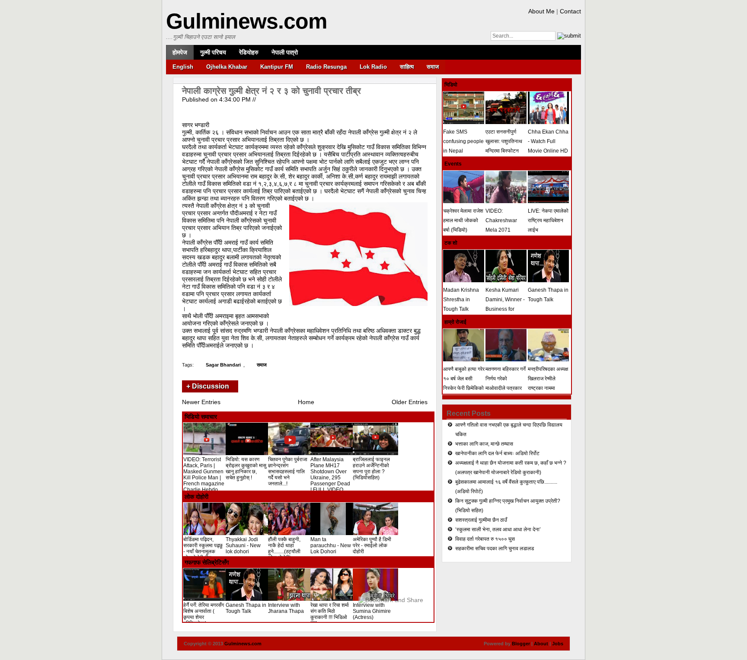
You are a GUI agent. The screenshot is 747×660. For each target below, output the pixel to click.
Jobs (557, 643)
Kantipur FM (276, 67)
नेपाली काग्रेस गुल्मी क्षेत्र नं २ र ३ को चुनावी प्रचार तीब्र (271, 91)
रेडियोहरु (249, 52)
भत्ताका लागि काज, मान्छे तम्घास (484, 444)
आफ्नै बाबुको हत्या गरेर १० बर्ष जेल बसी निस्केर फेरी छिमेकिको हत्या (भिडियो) (464, 383)
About (541, 643)
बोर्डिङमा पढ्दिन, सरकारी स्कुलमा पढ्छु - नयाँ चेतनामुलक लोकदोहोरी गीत (203, 548)
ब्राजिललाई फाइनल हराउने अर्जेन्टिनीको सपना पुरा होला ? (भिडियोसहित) (371, 468)
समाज (433, 67)
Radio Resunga (326, 67)
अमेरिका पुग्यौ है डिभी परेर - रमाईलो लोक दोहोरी (372, 545)
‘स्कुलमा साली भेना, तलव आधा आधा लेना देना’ (498, 529)
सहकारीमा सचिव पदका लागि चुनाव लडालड (494, 548)
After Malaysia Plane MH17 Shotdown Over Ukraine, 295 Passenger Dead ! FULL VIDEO (330, 474)
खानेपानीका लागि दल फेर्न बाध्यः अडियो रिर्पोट (497, 453)
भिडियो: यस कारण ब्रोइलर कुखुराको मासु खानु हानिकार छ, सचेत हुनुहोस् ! (246, 468)
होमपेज (179, 52)
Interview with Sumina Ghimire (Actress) (372, 611)
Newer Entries (201, 402)
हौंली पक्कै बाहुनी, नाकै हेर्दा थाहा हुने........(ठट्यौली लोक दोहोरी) (284, 548)
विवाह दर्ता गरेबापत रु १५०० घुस (485, 539)
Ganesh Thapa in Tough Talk (246, 608)
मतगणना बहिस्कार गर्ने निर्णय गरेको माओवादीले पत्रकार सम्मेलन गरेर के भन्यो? (505, 383)
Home (306, 402)
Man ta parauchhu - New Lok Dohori (330, 545)
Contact (570, 11)
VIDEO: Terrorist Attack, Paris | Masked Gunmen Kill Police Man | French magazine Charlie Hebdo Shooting (203, 477)
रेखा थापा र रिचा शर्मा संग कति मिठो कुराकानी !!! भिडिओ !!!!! (329, 614)
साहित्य (407, 67)
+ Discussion (207, 386)
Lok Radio (373, 67)
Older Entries (410, 402)
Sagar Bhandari (223, 364)
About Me (541, 11)
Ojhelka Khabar (226, 67)
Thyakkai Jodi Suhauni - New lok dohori (243, 545)
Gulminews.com (246, 21)
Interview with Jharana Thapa (286, 608)
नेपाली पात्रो (284, 52)
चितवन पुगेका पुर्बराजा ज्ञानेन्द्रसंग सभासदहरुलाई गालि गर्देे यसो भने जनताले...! (287, 471)
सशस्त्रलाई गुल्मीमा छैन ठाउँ (481, 520)
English (182, 67)
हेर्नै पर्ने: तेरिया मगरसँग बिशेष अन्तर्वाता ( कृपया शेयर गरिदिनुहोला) (203, 614)
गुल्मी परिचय (213, 52)
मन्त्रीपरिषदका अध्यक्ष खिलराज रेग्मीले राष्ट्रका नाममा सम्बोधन (548, 383)
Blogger (521, 643)
